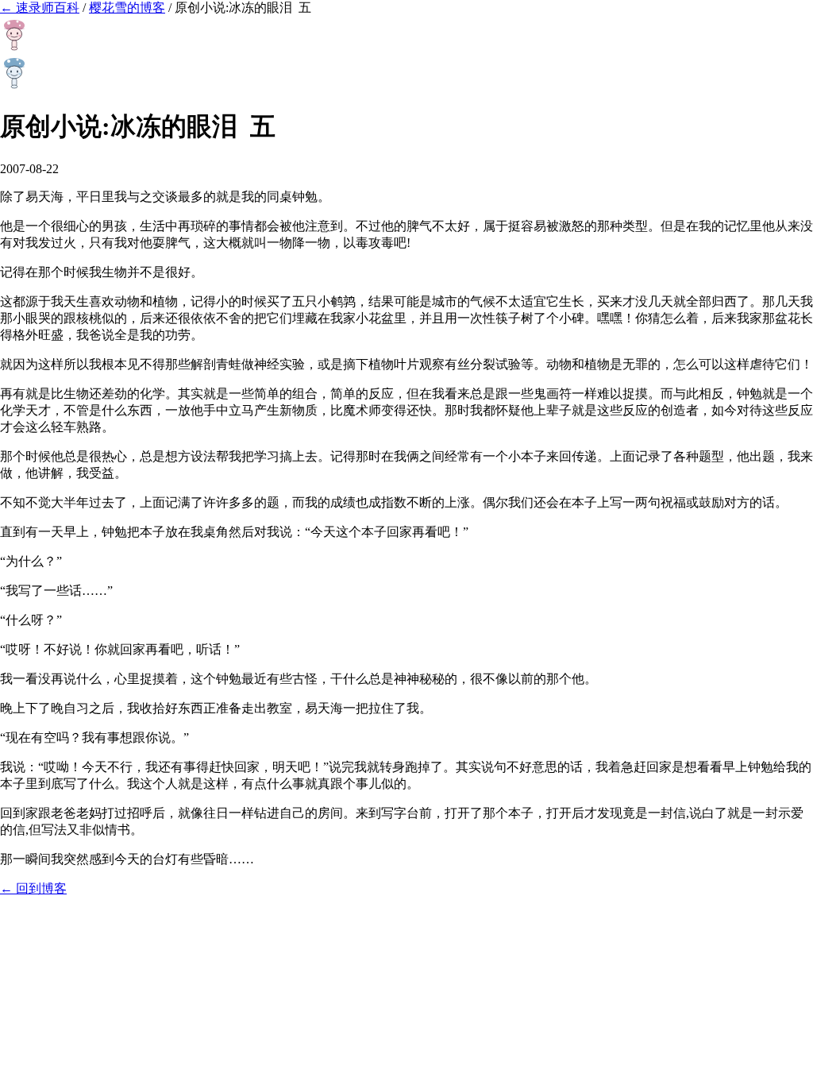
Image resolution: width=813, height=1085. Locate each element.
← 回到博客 (33, 888)
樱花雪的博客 (127, 7)
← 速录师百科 (39, 7)
